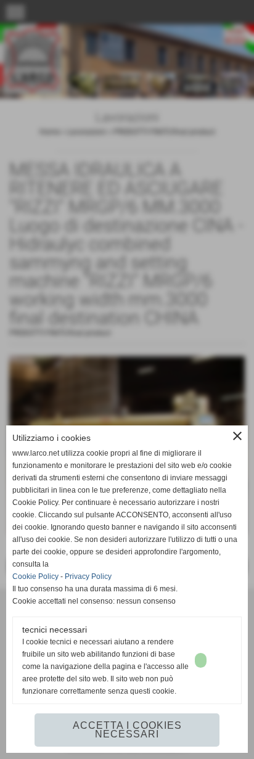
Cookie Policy (35, 576)
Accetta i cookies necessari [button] (127, 729)
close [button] (237, 436)
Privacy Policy (88, 576)
